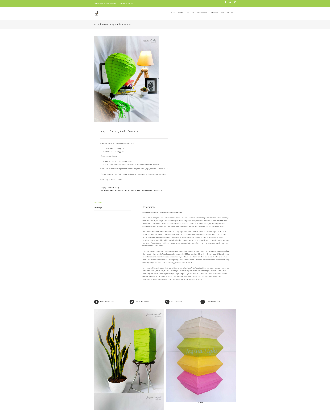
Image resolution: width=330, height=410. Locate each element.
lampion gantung (156, 190)
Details (202, 403)
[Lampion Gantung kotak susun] (201, 355)
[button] (232, 12)
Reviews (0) (98, 208)
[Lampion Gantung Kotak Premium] (129, 355)
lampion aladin (109, 190)
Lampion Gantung (113, 187)
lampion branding (121, 190)
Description (98, 202)
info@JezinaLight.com (126, 3)
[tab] (112, 202)
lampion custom (144, 190)
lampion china (133, 190)
